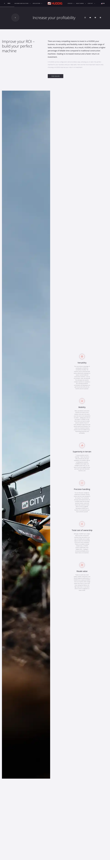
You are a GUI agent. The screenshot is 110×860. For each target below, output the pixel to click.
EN (104, 3)
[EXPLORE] (15, 17)
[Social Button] (85, 18)
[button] (22, 3)
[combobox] (103, 3)
